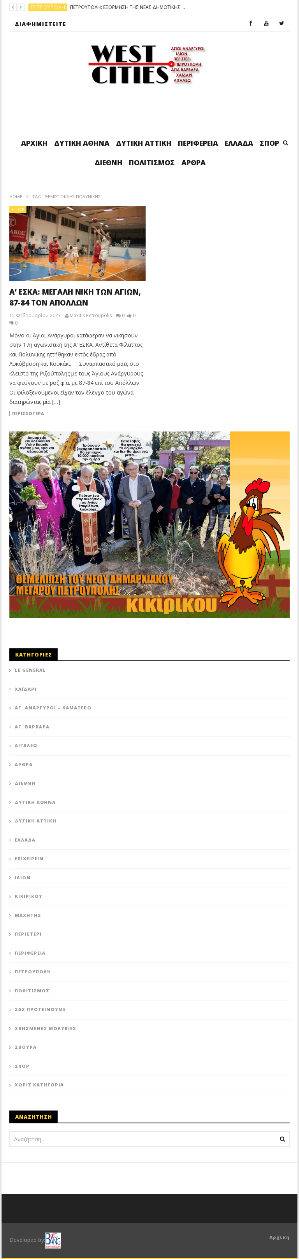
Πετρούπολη (33, 971)
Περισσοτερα (28, 413)
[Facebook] (251, 23)
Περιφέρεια (198, 143)
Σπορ (269, 143)
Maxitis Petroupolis (91, 316)
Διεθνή (108, 162)
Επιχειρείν (29, 858)
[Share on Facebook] (118, 537)
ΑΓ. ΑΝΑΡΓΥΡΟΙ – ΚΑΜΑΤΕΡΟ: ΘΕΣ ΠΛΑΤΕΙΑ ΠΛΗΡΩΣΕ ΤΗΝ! (164, 7)
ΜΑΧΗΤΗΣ (28, 915)
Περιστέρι (28, 934)
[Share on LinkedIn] (157, 537)
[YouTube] (266, 23)
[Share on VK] (157, 556)
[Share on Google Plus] (118, 556)
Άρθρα (193, 162)
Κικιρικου (28, 896)
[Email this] (177, 556)
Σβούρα (26, 1047)
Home (15, 196)
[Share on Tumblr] (177, 537)
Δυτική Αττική (143, 143)
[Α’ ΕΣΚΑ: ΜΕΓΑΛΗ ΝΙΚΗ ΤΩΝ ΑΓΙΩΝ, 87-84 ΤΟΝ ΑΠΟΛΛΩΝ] (77, 243)
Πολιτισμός (152, 162)
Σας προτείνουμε (40, 1009)
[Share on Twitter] (138, 537)
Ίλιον (23, 877)
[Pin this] (138, 556)
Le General (30, 670)
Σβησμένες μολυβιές (45, 1028)
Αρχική (34, 143)
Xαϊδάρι (26, 689)
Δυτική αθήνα (81, 143)
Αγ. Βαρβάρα (32, 727)
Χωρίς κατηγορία (39, 1085)
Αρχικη (279, 1237)
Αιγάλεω (26, 745)
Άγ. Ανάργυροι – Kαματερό (53, 708)
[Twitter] (282, 23)
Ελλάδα (239, 143)
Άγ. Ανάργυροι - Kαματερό (66, 7)
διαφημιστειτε (40, 24)
